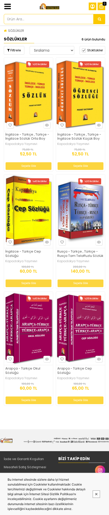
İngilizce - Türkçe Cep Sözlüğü (23, 253)
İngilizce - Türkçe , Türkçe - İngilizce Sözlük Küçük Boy (79, 137)
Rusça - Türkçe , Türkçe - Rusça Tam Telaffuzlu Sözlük (80, 253)
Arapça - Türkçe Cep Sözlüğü (74, 370)
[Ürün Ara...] (99, 19)
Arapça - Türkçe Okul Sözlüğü (22, 370)
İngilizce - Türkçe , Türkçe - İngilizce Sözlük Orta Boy (27, 137)
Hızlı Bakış (46, 125)
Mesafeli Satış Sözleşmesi (25, 467)
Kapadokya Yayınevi (21, 144)
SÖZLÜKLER (16, 30)
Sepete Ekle (28, 166)
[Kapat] (96, 494)
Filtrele (15, 50)
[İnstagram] (100, 470)
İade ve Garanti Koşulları (24, 459)
